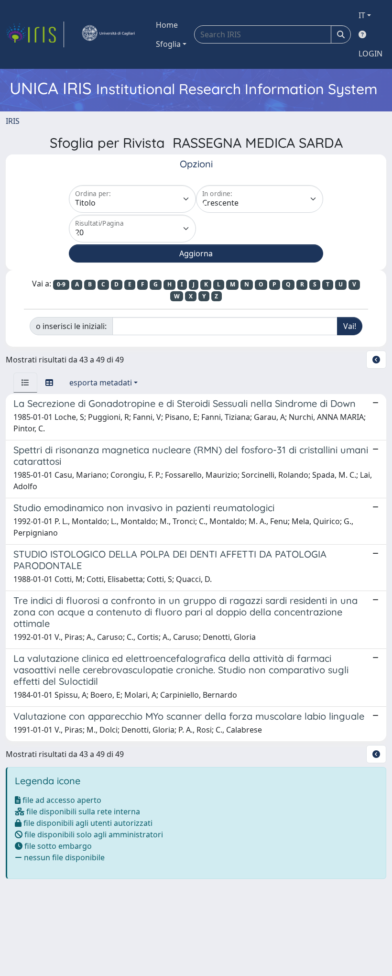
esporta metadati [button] (100, 382)
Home (167, 25)
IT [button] (362, 15)
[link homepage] (35, 34)
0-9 (61, 284)
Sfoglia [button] (168, 44)
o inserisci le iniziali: (71, 326)
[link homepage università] (108, 34)
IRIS (13, 121)
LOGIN (370, 53)
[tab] (25, 383)
